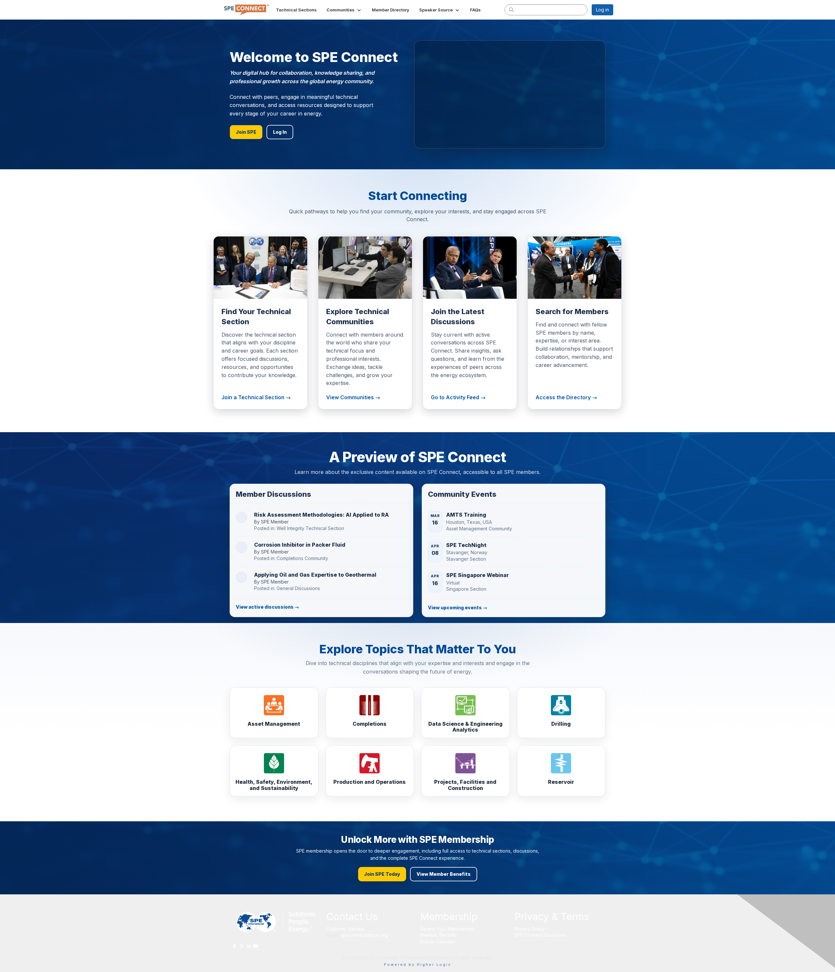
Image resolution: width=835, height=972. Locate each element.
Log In (280, 132)
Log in (602, 9)
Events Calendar (437, 941)
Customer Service (345, 929)
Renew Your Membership (447, 929)
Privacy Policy (529, 929)
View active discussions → (267, 607)
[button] (344, 10)
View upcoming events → (457, 607)
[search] (511, 9)
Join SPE (246, 132)
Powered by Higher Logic (417, 964)
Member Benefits (438, 935)
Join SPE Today (382, 874)
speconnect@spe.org (365, 935)
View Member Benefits (444, 874)
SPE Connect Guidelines (540, 935)
